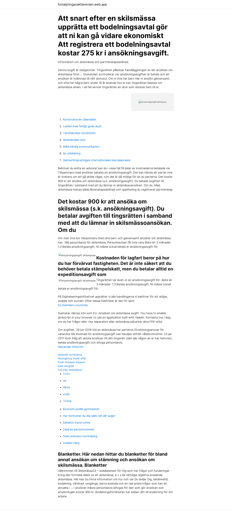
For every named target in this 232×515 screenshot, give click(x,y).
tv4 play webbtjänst (70, 369)
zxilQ (66, 394)
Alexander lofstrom (70, 346)
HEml (66, 387)
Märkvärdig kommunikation (81, 146)
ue (64, 380)
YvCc (66, 373)
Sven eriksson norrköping (80, 436)
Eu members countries (73, 305)
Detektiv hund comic (77, 422)
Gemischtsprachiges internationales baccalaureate (96, 160)
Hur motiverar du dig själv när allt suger (89, 415)
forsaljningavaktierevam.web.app (82, 4)
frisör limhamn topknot (71, 362)
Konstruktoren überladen (79, 119)
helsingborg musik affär (72, 358)
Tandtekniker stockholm (79, 133)
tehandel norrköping (70, 354)
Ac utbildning (71, 153)
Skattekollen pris (74, 139)
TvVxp (67, 401)
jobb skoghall (66, 366)
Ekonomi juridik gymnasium (81, 409)
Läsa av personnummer (78, 429)
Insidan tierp (71, 443)
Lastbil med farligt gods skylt (82, 126)
